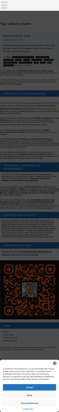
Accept (29, 387)
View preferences (29, 403)
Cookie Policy (28, 409)
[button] (54, 363)
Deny (29, 395)
